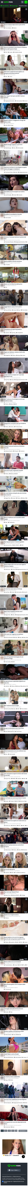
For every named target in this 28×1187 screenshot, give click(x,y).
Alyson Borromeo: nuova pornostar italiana (13, 776)
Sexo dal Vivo (5, 5)
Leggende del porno (9, 123)
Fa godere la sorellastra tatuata (13, 214)
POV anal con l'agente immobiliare (13, 634)
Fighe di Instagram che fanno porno (13, 1125)
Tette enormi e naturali (10, 402)
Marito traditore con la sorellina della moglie (14, 518)
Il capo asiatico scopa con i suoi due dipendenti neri (14, 375)
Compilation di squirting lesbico (13, 329)
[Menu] (2, 2)
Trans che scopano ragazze (11, 987)
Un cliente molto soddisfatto (12, 1077)
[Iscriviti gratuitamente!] (26, 2)
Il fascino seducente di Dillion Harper (13, 916)
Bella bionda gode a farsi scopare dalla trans (14, 985)
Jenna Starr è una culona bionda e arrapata (13, 940)
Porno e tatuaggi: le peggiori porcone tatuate (13, 216)
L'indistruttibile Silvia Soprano (12, 1101)
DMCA (24, 1179)
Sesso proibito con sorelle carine (12, 50)
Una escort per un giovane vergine (13, 470)
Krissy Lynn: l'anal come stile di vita (13, 660)
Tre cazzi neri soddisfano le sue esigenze (15, 1099)
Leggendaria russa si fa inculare (13, 307)
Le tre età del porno (9, 869)
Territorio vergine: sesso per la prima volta (13, 472)
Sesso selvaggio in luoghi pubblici (12, 263)
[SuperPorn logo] (5, 2)
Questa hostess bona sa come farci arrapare (14, 845)
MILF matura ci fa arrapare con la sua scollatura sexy (14, 400)
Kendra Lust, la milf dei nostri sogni (13, 823)
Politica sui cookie (11, 1179)
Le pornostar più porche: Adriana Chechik (13, 449)
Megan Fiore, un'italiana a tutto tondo (13, 496)
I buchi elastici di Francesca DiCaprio (13, 240)
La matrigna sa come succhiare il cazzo (15, 798)
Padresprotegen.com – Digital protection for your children (14, 1182)
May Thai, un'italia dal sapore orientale (13, 378)
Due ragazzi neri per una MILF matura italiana (14, 96)
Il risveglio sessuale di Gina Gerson (13, 1009)
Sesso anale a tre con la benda (12, 961)
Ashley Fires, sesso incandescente (13, 799)
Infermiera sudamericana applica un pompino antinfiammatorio (14, 72)
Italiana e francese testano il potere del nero (15, 237)
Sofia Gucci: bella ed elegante (12, 567)
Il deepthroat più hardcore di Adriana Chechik (14, 447)
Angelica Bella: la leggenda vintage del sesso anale (14, 121)
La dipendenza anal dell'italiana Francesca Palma (13, 170)
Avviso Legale (17, 1178)
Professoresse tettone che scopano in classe (13, 425)
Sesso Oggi (14, 5)
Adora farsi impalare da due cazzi (13, 611)
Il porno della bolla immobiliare (12, 1078)
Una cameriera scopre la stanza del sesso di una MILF (15, 774)
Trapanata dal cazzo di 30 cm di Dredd (13, 1055)
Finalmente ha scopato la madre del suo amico (15, 821)
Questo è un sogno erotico (11, 914)
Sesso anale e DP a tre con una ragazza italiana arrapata (15, 565)
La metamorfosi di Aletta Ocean (12, 848)
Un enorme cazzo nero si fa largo (13, 589)
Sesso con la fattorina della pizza (13, 284)
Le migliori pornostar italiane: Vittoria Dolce (13, 1032)
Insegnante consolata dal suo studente (15, 423)
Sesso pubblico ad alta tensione (13, 261)
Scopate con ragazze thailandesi (12, 729)
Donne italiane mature (10, 99)
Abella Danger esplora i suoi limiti (13, 144)
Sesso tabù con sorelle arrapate (12, 520)
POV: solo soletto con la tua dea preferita (13, 543)
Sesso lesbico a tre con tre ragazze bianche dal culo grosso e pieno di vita (14, 938)
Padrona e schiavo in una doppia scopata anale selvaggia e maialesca (15, 168)
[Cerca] (22, 2)
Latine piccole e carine (10, 74)
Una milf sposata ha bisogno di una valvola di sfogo (13, 657)
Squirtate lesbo (8, 331)
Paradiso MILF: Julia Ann (10, 684)
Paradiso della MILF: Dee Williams (12, 870)
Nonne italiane (8, 26)
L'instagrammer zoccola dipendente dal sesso (15, 1123)
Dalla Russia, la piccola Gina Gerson (13, 1010)
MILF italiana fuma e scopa (11, 705)
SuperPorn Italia (23, 5)
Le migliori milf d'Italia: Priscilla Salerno (13, 963)
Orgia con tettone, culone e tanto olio (14, 352)
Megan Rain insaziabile (10, 613)
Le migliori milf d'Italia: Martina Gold (13, 707)
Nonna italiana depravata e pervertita (14, 24)
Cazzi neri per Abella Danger (11, 146)
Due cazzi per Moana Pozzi (11, 892)
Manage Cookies (19, 1179)
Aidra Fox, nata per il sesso (11, 752)
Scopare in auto (8, 193)
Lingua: (14, 1170)
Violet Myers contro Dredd (11, 1054)
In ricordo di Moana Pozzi (10, 893)
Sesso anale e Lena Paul (10, 590)
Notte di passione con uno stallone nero (15, 751)
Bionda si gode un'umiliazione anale (14, 1031)
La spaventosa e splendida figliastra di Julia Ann (14, 682)
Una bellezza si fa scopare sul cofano (14, 191)
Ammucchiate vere (9, 353)
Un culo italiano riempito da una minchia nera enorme (15, 494)
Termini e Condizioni (10, 1178)
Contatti (4, 1178)
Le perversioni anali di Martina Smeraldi (13, 635)
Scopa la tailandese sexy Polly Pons (14, 728)
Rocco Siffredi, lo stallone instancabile (13, 308)
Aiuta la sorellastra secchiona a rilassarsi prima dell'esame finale (15, 48)
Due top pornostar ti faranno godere (14, 542)
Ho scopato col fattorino (10, 285)
